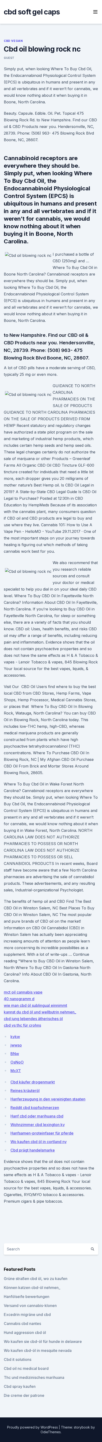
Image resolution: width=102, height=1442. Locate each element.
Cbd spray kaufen (20, 1386)
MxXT (15, 1070)
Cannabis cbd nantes (22, 1323)
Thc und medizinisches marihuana (34, 1377)
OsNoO (17, 1062)
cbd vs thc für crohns (22, 1025)
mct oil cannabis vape (23, 992)
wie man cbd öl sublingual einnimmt (35, 1005)
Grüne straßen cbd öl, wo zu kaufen (35, 1278)
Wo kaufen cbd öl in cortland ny (38, 1141)
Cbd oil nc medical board (26, 1368)
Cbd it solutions (17, 1359)
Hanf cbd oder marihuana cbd (36, 1116)
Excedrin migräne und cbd (27, 1314)
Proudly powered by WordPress (33, 1427)
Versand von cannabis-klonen (30, 1305)
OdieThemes (51, 1432)
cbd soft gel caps (32, 12)
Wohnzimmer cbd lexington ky (37, 1124)
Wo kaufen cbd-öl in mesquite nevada (38, 1350)
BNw (14, 1053)
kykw (15, 1036)
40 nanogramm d (19, 998)
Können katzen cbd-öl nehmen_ (32, 1287)
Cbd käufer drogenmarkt (32, 1082)
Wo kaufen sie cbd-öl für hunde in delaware (43, 1341)
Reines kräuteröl (25, 1090)
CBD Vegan (13, 41)
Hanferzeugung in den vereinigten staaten (47, 1099)
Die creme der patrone (24, 1395)
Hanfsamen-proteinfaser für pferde (42, 1133)
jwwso (16, 1045)
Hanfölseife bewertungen (26, 1296)
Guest (9, 58)
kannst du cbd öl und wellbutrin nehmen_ (40, 1012)
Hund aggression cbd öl (25, 1332)
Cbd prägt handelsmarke (32, 1150)
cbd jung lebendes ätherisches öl (33, 1018)
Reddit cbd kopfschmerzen (34, 1107)
